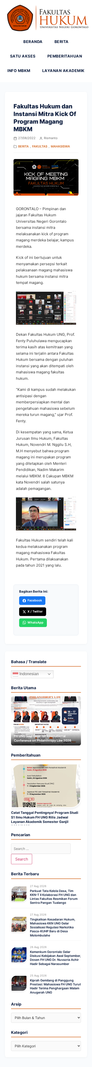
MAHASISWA (60, 146)
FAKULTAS (39, 146)
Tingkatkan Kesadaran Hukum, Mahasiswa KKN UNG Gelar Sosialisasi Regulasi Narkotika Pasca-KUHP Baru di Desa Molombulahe (52, 927)
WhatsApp (35, 622)
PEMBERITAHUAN (64, 56)
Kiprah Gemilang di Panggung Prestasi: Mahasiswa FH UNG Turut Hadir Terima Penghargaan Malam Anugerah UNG (55, 986)
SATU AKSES (23, 56)
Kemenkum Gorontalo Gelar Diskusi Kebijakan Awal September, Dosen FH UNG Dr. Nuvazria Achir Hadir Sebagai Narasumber (55, 958)
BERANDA (33, 41)
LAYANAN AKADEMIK (63, 70)
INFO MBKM (18, 70)
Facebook (34, 600)
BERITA (61, 41)
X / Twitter (35, 611)
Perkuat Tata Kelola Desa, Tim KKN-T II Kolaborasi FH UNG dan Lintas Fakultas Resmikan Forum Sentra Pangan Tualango (54, 897)
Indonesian (28, 674)
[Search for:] (41, 848)
